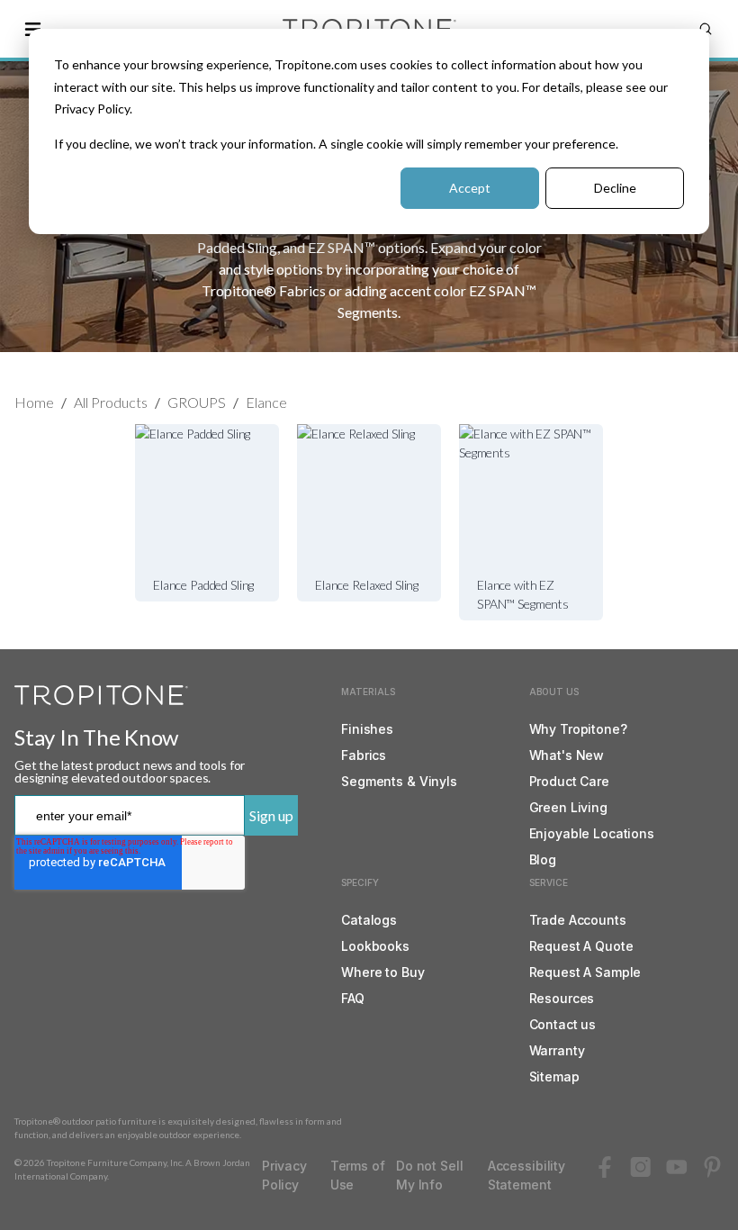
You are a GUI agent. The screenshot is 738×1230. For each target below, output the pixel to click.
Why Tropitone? (578, 729)
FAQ (352, 998)
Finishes (367, 729)
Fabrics (363, 755)
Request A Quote (581, 946)
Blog (542, 859)
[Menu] (32, 29)
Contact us (563, 1024)
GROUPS (196, 402)
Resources (562, 998)
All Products (111, 402)
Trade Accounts (577, 919)
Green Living (568, 807)
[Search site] (706, 29)
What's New (567, 755)
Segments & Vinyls (399, 781)
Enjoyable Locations (591, 833)
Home (34, 402)
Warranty (557, 1050)
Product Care (569, 781)
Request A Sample (585, 972)
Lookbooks (375, 946)
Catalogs (369, 919)
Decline (615, 187)
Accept (469, 187)
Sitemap (554, 1076)
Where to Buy (382, 972)
